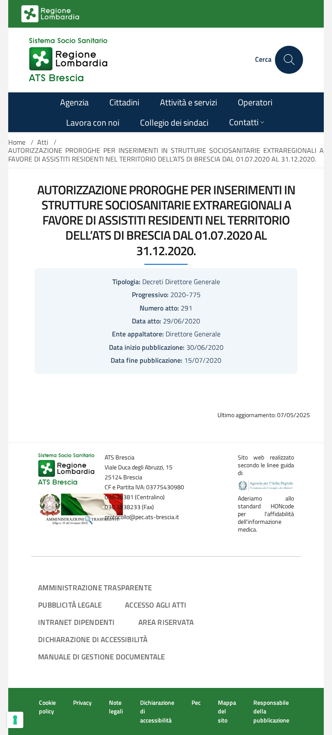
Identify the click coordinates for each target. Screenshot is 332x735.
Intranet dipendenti (76, 622)
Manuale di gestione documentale (101, 656)
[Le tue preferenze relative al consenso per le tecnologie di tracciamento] (15, 720)
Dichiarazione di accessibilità (92, 639)
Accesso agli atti (155, 605)
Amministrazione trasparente (95, 587)
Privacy (82, 702)
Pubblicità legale (70, 605)
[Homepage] (68, 59)
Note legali (116, 707)
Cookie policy (47, 707)
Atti (42, 142)
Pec (196, 702)
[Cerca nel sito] (289, 60)
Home (17, 142)
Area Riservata (166, 622)
